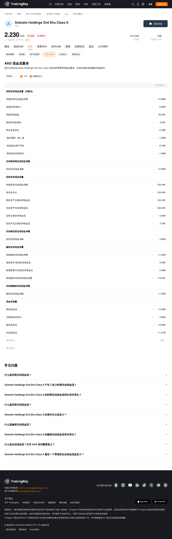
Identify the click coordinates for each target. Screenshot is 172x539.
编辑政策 (52, 502)
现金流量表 (49, 54)
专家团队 (26, 502)
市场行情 (8, 14)
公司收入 (63, 54)
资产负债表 (34, 54)
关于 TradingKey (11, 502)
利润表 (22, 54)
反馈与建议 (75, 502)
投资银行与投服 (53, 14)
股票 (19, 14)
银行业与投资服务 (33, 14)
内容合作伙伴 (39, 502)
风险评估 (76, 54)
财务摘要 (10, 54)
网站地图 (63, 502)
